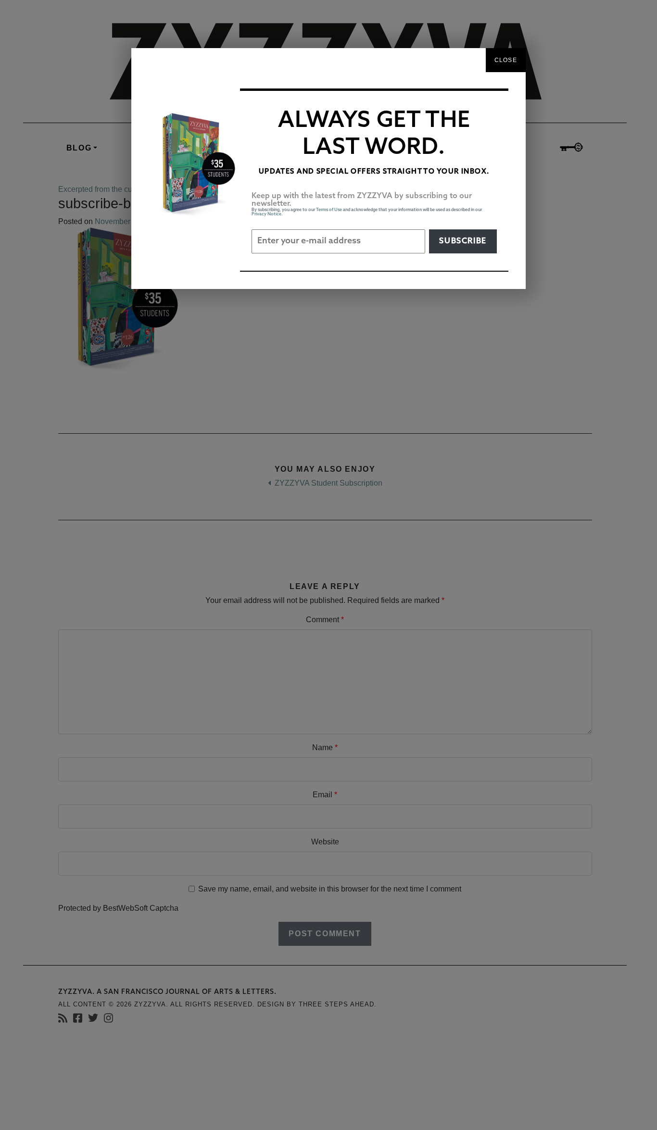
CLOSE (505, 60)
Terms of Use (329, 210)
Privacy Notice (266, 214)
